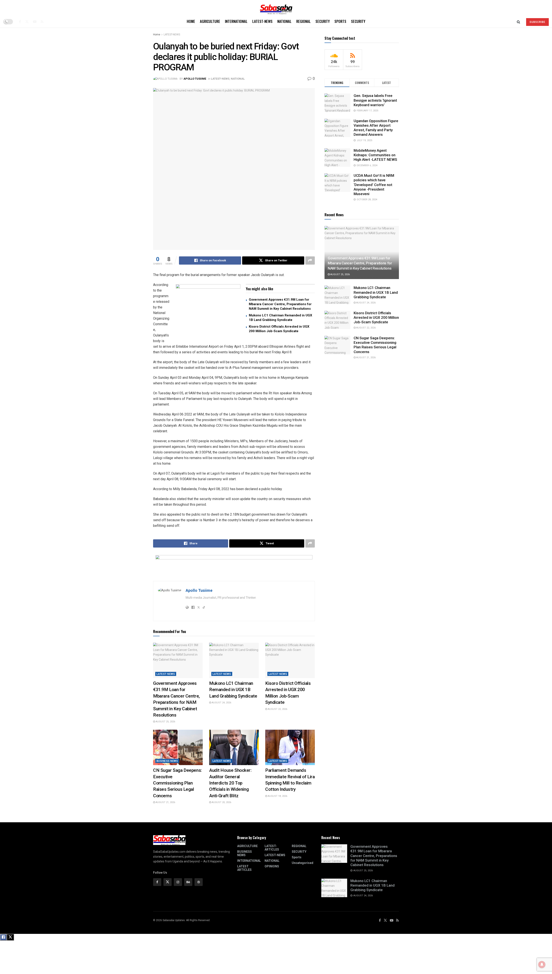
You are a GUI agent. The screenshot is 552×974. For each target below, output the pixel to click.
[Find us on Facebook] (20, 22)
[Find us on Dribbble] (198, 882)
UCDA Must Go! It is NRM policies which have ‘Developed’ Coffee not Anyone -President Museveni (374, 184)
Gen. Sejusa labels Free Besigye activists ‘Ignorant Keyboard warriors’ (375, 100)
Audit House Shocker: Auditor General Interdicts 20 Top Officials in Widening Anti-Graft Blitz (230, 783)
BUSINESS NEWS (167, 760)
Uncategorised (302, 863)
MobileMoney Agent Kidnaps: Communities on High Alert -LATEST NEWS (375, 155)
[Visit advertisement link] (208, 311)
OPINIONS (272, 866)
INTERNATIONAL (236, 21)
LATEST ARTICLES (244, 868)
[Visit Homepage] (276, 7)
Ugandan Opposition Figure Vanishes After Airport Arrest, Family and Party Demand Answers (376, 128)
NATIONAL (284, 21)
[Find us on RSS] (42, 22)
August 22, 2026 (277, 709)
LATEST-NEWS (262, 21)
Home (191, 21)
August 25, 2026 (165, 721)
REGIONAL (303, 21)
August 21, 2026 (165, 802)
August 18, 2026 (277, 796)
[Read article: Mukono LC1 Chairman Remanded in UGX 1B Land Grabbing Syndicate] (234, 660)
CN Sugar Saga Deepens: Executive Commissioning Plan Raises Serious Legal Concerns (177, 783)
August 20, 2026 (221, 802)
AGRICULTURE (210, 21)
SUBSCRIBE (537, 22)
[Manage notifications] (541, 964)
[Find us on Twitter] (27, 22)
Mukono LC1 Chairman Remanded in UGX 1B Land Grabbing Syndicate (233, 690)
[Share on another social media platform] (310, 260)
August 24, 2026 (221, 702)
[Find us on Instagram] (178, 882)
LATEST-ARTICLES (272, 847)
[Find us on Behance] (188, 882)
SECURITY (322, 21)
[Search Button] (518, 22)
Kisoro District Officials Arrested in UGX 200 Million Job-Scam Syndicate (376, 317)
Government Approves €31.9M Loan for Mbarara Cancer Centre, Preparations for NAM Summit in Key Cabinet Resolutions (280, 304)
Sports (340, 21)
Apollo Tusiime (194, 78)
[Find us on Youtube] (34, 22)
